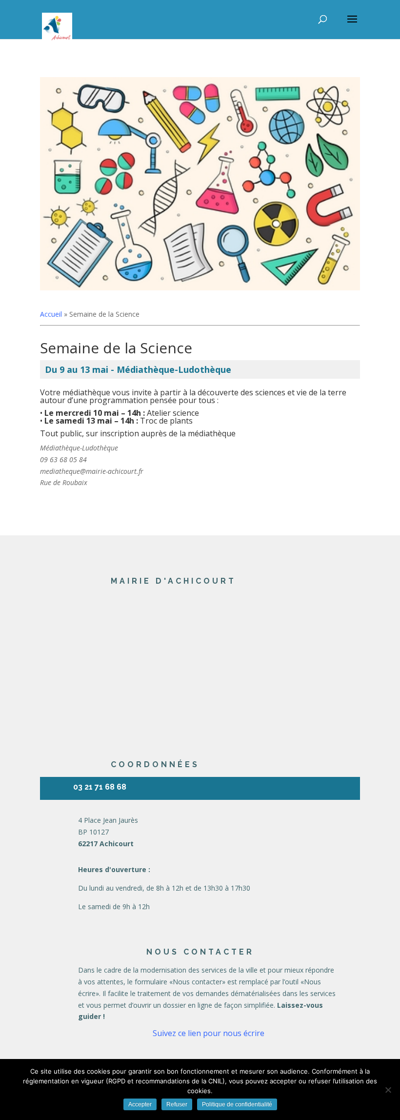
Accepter (140, 1104)
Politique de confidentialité (237, 1104)
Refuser (176, 1104)
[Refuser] (388, 1090)
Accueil (51, 314)
